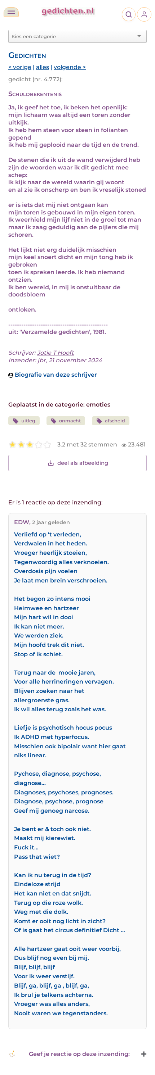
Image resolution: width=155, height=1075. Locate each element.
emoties (98, 404)
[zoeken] (129, 14)
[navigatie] (11, 12)
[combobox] (73, 36)
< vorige (19, 67)
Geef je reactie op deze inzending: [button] (79, 1054)
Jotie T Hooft (55, 352)
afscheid (115, 420)
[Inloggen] (144, 14)
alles (42, 67)
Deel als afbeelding (82, 462)
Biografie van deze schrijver (55, 374)
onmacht (70, 420)
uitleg (28, 420)
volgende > (70, 67)
